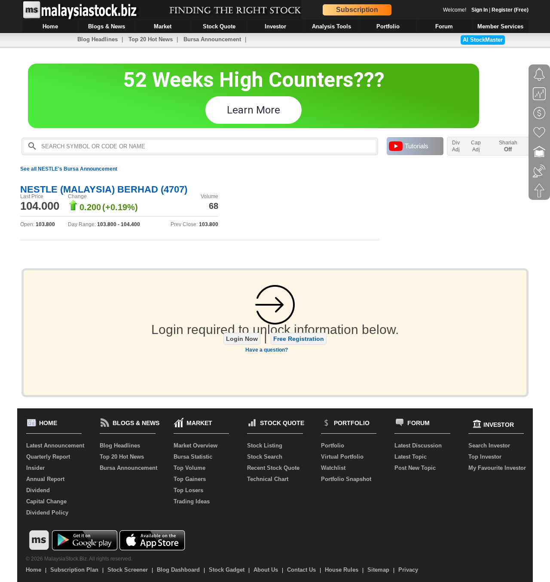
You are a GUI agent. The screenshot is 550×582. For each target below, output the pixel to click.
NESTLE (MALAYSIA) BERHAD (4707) (103, 189)
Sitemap (378, 570)
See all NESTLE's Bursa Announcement (68, 169)
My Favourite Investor (497, 468)
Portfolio (332, 445)
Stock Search (264, 456)
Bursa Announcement (212, 39)
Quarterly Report (48, 456)
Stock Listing (264, 445)
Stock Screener (127, 570)
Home (33, 570)
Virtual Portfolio (342, 456)
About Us (266, 570)
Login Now (242, 338)
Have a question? (266, 350)
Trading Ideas (192, 501)
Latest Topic (410, 456)
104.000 (39, 205)
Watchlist (333, 468)
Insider (35, 468)
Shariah (508, 146)
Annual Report (45, 479)
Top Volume (189, 468)
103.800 (45, 224)
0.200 (90, 207)
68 (213, 206)
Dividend (38, 490)
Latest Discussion (418, 445)
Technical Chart (267, 479)
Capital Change (46, 501)
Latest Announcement (55, 445)
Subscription (357, 9)
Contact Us (301, 570)
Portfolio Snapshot (346, 479)
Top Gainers (190, 479)
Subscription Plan (74, 570)
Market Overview (195, 445)
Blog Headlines (97, 39)
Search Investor (489, 445)
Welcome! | (486, 10)
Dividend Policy (47, 512)
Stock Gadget (226, 570)
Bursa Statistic (193, 456)
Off (508, 149)
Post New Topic (415, 468)
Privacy (408, 570)
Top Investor (484, 456)
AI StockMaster (483, 40)
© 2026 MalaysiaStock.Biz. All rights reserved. (79, 559)
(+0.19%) (120, 207)
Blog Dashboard (178, 570)
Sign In (479, 10)
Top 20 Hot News (150, 39)
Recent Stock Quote (273, 468)
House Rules (341, 570)
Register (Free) (510, 10)
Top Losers (188, 490)
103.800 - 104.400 (118, 224)
